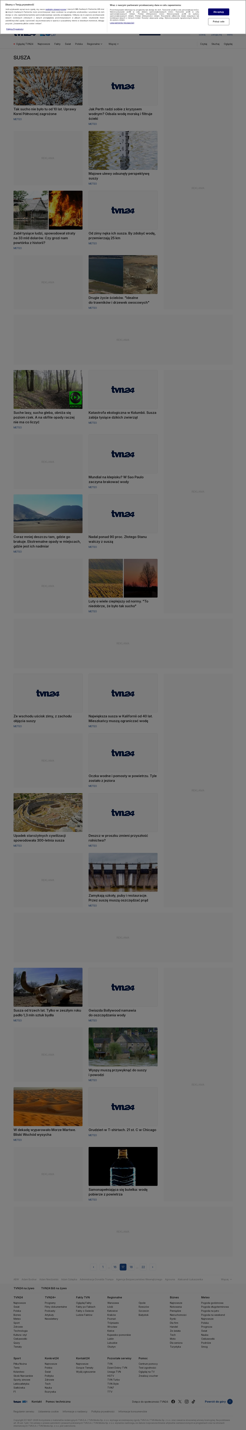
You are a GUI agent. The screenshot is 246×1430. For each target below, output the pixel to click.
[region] (123, 17)
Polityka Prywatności (14, 29)
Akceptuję (218, 12)
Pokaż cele (218, 21)
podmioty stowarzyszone (55, 9)
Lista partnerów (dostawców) (122, 23)
